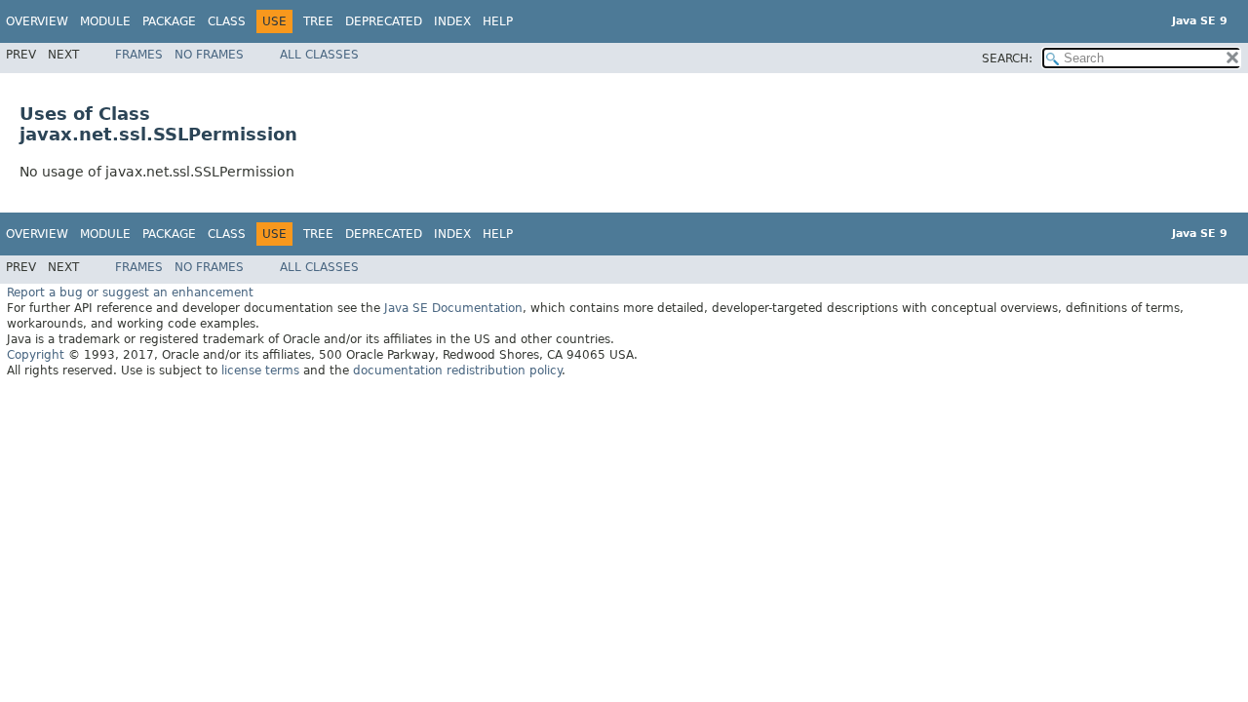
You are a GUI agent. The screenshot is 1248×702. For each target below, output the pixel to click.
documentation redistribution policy (457, 370)
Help (498, 21)
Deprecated (383, 21)
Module (105, 21)
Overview (37, 21)
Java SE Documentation (453, 308)
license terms (260, 370)
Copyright (35, 355)
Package (169, 21)
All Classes (319, 54)
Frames (139, 54)
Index (452, 21)
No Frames (209, 54)
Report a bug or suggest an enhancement (130, 292)
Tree (318, 21)
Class (227, 21)
